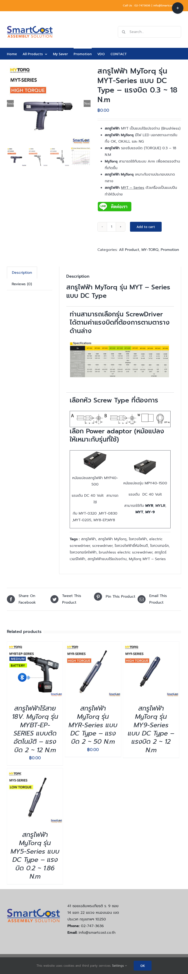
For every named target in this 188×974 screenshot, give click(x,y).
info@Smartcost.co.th (167, 5)
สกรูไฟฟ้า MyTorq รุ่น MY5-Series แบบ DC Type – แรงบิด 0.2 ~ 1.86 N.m (35, 855)
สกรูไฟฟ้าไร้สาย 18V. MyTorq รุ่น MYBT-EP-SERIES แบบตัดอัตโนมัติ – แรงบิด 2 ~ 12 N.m (35, 729)
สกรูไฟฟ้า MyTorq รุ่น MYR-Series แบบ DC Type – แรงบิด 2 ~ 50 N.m (93, 725)
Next (87, 103)
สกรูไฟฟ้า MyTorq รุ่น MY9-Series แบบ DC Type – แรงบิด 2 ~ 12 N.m (151, 729)
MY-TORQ (149, 249)
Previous (10, 103)
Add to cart (146, 227)
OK (142, 965)
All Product (129, 249)
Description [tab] (22, 272)
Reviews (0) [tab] (22, 284)
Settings (118, 965)
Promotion (170, 249)
